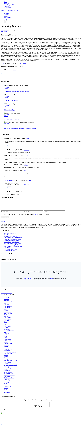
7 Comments (24, 63)
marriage (6, 342)
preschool (6, 366)
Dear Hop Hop (7, 319)
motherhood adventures (10, 352)
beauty (5, 309)
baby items (6, 304)
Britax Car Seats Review (10, 233)
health (5, 335)
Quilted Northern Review (10, 236)
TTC (5, 385)
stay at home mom (8, 373)
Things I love (7, 379)
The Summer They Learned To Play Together (16, 91)
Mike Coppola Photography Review (13, 246)
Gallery (6, 88)
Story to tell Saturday (9, 375)
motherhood (7, 350)
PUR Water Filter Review (10, 249)
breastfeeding (7, 312)
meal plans (6, 345)
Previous (3, 31)
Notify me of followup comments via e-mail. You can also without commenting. (26, 214)
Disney (5, 322)
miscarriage (7, 347)
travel (5, 383)
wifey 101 (6, 389)
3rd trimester (7, 297)
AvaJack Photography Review (11, 245)
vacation (6, 388)
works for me (7, 392)
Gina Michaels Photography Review (13, 237)
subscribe (35, 214)
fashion (6, 324)
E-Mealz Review (8, 234)
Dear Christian (7, 317)
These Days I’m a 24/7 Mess (11, 119)
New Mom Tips (8, 353)
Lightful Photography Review (11, 242)
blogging (6, 310)
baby (5, 303)
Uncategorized (7, 386)
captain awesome (8, 313)
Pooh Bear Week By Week (10, 360)
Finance (6, 327)
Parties (5, 357)
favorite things (7, 326)
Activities (6, 300)
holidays (6, 336)
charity (5, 314)
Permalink (6, 87)
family (5, 323)
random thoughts (8, 368)
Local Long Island (8, 340)
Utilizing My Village (9, 110)
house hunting (7, 339)
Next (6, 31)
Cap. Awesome (8, 180)
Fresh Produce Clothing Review (12, 240)
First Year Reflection (9, 330)
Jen (3, 63)
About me (18, 63)
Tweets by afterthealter (6, 293)
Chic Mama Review (9, 247)
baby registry (7, 307)
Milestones (6, 346)
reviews (6, 369)
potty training (7, 362)
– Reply (27, 138)
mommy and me (8, 349)
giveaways (6, 333)
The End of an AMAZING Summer (13, 100)
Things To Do (7, 380)
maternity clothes (8, 343)
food (5, 332)
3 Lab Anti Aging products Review (13, 239)
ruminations (7, 370)
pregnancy (6, 363)
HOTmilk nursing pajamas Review (13, 243)
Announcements (8, 302)
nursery (6, 355)
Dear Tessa (6, 320)
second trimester (8, 372)
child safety (7, 316)
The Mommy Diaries (9, 378)
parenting (6, 356)
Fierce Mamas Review (9, 250)
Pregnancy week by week (10, 365)
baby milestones (8, 306)
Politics (6, 359)
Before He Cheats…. (25, 184)
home (5, 337)
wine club (6, 390)
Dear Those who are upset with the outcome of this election (20, 128)
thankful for (7, 376)
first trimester (7, 329)
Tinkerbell (6, 382)
